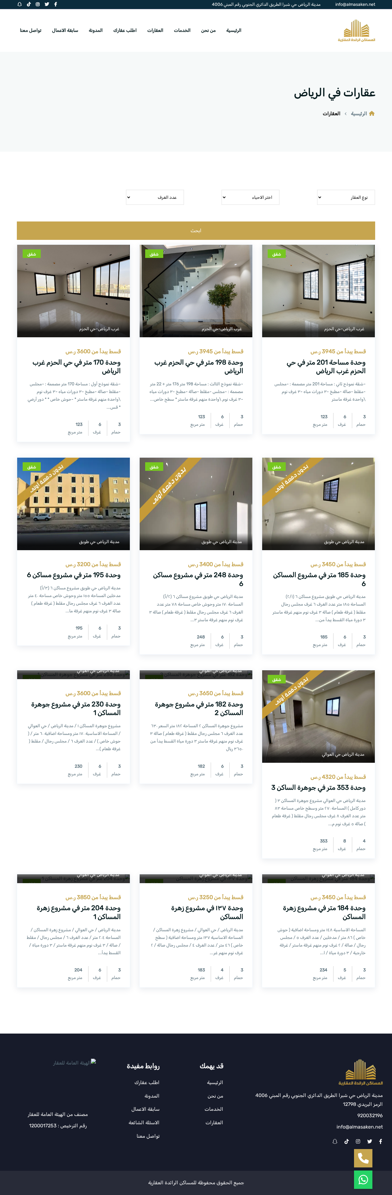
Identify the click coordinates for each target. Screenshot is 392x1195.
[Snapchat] (19, 4)
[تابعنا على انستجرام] (358, 1141)
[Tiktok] (28, 4)
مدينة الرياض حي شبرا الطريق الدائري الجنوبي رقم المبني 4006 (266, 4)
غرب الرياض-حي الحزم (344, 328)
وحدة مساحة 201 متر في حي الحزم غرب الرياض (326, 366)
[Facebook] (56, 4)
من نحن (208, 30)
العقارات (155, 30)
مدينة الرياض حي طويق (344, 541)
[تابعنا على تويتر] (370, 1141)
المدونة (96, 30)
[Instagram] (37, 4)
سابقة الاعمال (65, 30)
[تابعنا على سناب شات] (335, 1141)
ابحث (196, 230)
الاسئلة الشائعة (144, 1122)
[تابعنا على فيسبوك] (381, 1141)
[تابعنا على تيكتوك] (346, 1141)
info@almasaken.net (355, 4)
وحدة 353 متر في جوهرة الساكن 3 (318, 787)
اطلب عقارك (125, 30)
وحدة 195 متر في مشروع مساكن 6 (74, 575)
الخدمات (182, 30)
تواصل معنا (30, 30)
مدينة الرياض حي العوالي (343, 754)
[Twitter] (47, 4)
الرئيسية (233, 30)
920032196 (370, 1115)
